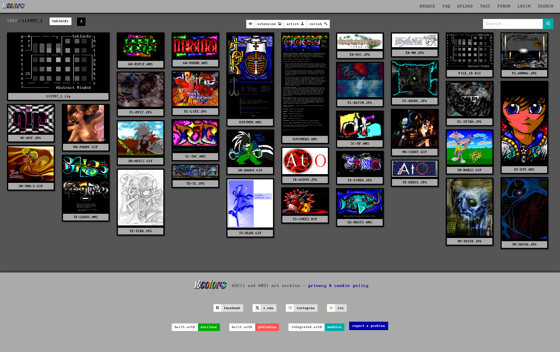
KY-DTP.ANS (524, 169)
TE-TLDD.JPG (141, 231)
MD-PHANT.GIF (86, 147)
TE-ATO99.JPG (305, 180)
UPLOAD (465, 6)
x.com (268, 308)
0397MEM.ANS (250, 122)
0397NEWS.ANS (305, 139)
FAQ (446, 6)
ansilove (209, 327)
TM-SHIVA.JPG (524, 244)
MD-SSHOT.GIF (414, 152)
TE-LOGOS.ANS (86, 217)
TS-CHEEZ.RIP (305, 219)
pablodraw (267, 327)
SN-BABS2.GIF (469, 170)
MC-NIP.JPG (31, 138)
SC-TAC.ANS (195, 156)
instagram (305, 308)
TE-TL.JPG (195, 183)
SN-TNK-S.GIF (31, 186)
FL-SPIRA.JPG (469, 122)
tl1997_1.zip (58, 96)
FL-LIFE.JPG (195, 111)
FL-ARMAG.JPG (524, 73)
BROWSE (427, 6)
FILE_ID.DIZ (470, 73)
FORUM (504, 6)
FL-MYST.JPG (141, 112)
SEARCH (546, 6)
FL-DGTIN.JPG (360, 103)
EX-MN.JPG (415, 53)
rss (341, 308)
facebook (232, 308)
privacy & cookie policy (338, 285)
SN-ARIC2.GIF (140, 161)
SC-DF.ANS (360, 144)
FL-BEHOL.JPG (414, 101)
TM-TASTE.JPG (469, 241)
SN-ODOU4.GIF (250, 170)
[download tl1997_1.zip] (81, 21)
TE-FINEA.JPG (360, 180)
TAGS (485, 6)
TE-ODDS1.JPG (414, 182)
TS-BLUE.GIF (250, 233)
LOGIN (524, 6)
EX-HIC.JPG (360, 55)
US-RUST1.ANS (360, 222)
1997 (12, 21)
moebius (335, 327)
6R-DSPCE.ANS (140, 64)
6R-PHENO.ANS (195, 63)
